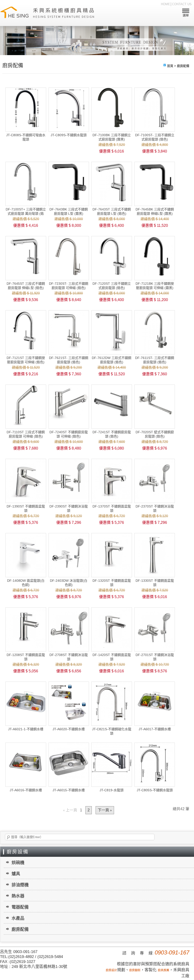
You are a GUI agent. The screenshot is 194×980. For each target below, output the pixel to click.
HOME (165, 4)
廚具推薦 (163, 970)
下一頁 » (105, 810)
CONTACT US (182, 4)
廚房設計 (111, 970)
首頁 (170, 66)
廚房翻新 (135, 970)
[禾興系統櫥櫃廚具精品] (47, 13)
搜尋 (8, 837)
